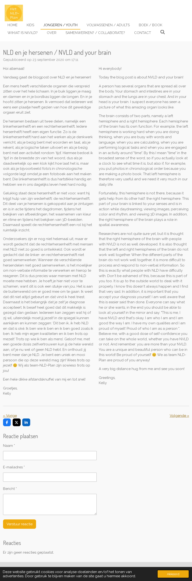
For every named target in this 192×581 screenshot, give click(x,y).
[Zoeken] (162, 32)
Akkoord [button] (173, 574)
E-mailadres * (14, 467)
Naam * (9, 446)
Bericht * (10, 489)
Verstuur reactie (20, 524)
